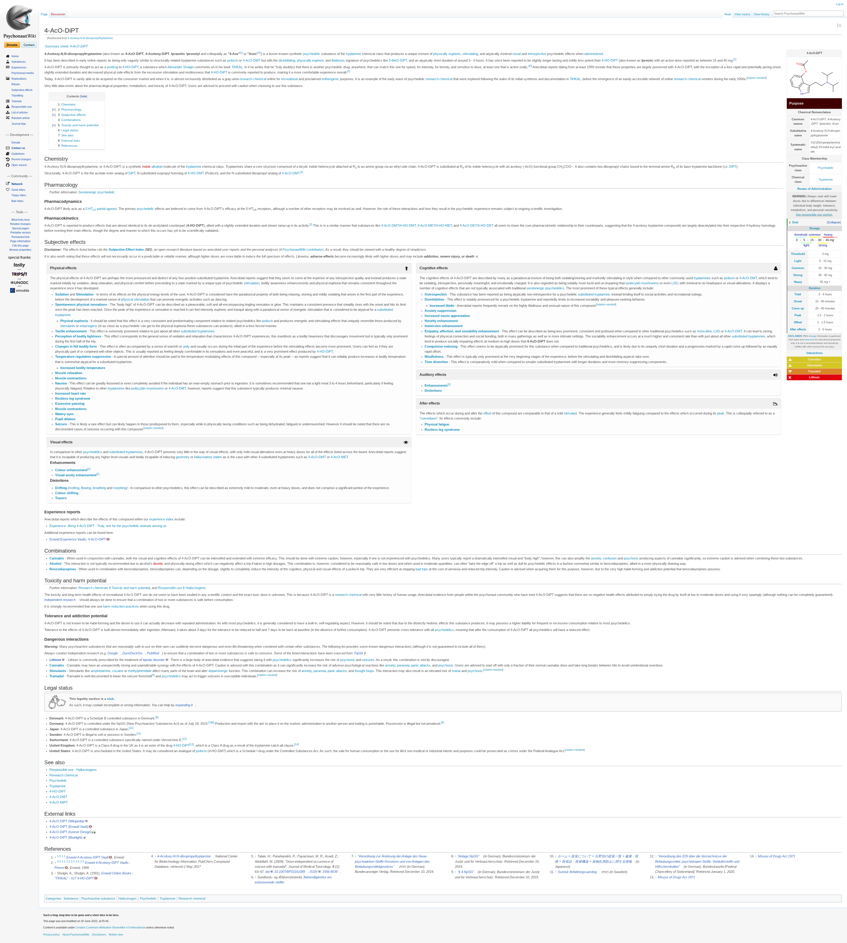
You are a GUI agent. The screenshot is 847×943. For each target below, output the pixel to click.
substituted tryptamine (594, 294)
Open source (19, 165)
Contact (29, 45)
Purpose (796, 103)
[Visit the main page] (19, 20)
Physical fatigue (437, 424)
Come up (798, 308)
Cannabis (814, 359)
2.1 (64, 861)
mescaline (704, 331)
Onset (798, 301)
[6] (157, 717)
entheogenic (330, 79)
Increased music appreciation (447, 316)
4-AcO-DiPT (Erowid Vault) (68, 826)
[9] (442, 722)
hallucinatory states (208, 457)
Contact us (18, 148)
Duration (815, 288)
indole (146, 166)
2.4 (77, 861)
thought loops (364, 671)
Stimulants (814, 365)
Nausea (61, 383)
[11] (139, 733)
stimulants (67, 326)
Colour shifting (66, 493)
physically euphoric (447, 54)
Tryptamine (826, 179)
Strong (797, 275)
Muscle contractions (70, 378)
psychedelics (92, 452)
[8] (212, 722)
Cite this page (20, 245)
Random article (20, 118)
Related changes (20, 224)
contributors (315, 249)
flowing (86, 488)
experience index (161, 519)
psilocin (232, 60)
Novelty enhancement (441, 321)
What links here (20, 219)
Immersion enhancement (444, 326)
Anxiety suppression (440, 310)
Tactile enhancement (71, 331)
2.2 (68, 861)
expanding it (184, 705)
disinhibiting (287, 60)
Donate (12, 45)
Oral (795, 222)
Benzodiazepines (62, 569)
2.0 (59, 861)
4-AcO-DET (468, 225)
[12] (184, 738)
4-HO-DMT (196, 173)
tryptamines (116, 388)
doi (267, 871)
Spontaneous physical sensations (81, 304)
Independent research (60, 600)
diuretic (158, 563)
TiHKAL (237, 67)
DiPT (732, 166)
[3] (530, 66)
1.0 (59, 856)
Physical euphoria (74, 321)
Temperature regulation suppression (83, 356)
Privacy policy (51, 934)
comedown (429, 418)
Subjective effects (21, 90)
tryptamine (353, 54)
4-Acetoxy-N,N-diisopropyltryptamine (90, 38)
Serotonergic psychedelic (96, 192)
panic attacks (420, 665)
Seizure (61, 424)
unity (186, 346)
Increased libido (442, 305)
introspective (537, 54)
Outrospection (436, 294)
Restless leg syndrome (72, 398)
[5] (153, 675)
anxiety (596, 558)
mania (456, 671)
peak (720, 413)
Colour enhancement (71, 470)
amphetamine (100, 671)
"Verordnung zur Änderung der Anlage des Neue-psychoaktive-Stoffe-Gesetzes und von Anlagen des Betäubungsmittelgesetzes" (392, 861)
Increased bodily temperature (82, 368)
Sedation (62, 294)
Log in (839, 4)
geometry (182, 457)
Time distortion (436, 362)
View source (742, 14)
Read (727, 14)
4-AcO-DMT (251, 60)
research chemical (253, 79)
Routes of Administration (814, 188)
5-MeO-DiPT (398, 60)
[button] (834, 222)
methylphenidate (140, 671)
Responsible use (21, 106)
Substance (71, 898)
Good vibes (18, 189)
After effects (798, 329)
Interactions (814, 353)
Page (44, 14)
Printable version (20, 232)
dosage (813, 336)
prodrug (112, 67)
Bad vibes (17, 201)
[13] (191, 744)
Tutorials (16, 101)
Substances (18, 61)
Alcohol (55, 563)
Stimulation (85, 294)
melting (74, 488)
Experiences (18, 67)
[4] (301, 172)
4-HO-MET (444, 225)
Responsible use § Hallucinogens (182, 588)
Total (798, 294)
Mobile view (116, 934)
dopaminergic (218, 671)
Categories (53, 898)
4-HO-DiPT (610, 60)
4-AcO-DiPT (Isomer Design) (70, 832)
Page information (20, 241)
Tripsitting (17, 95)
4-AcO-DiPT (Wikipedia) (66, 821)
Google (112, 653)
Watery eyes (64, 414)
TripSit (358, 653)
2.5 (82, 861)
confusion (610, 558)
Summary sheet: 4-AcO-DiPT (66, 46)
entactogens (88, 326)
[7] (209, 722)
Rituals (15, 84)
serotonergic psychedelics (545, 288)
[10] (131, 728)
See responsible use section (814, 214)
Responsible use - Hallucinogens (73, 770)
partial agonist (107, 209)
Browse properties (20, 249)
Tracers (61, 498)
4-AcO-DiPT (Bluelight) (65, 837)
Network (16, 184)
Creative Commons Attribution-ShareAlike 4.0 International (110, 927)
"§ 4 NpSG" (465, 872)
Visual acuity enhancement (75, 475)
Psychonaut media (22, 73)
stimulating (470, 54)
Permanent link (20, 237)
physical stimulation (135, 299)
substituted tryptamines (197, 331)
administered (593, 54)
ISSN (313, 871)
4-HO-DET (485, 225)
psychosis (631, 558)
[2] (734, 59)
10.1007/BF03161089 (289, 871)
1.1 (64, 856)
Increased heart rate (70, 393)
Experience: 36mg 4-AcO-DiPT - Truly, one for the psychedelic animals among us (108, 526)
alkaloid (157, 166)
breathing (99, 488)
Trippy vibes (18, 195)
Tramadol (814, 371)
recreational (289, 79)
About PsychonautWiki (75, 934)
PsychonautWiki (294, 249)
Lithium (814, 377)
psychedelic (311, 54)
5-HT (90, 209)
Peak (798, 315)
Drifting (61, 488)
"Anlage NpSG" (468, 856)
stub (110, 698)
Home (15, 56)
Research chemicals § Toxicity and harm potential (114, 588)
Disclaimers (99, 934)
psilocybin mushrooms (147, 388)
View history (761, 14)
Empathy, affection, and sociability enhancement (462, 331)
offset (487, 413)
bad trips (422, 569)
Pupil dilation (65, 419)
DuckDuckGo (132, 653)
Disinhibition (434, 299)
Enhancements (436, 385)
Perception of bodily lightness (78, 336)
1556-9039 (329, 871)
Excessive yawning (69, 403)
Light (797, 261)
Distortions (433, 390)
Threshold (798, 254)
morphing (119, 488)
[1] (241, 52)
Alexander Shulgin (181, 67)
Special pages (20, 228)
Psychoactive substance (98, 898)
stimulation (251, 283)
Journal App (18, 123)
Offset (798, 322)
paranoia (403, 665)
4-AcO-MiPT (58, 802)
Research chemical (63, 775)
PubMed (153, 653)
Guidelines (17, 153)
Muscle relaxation (68, 373)
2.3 (73, 861)
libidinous (338, 60)
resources (809, 339)
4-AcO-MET (426, 225)
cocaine (117, 671)
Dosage (815, 228)
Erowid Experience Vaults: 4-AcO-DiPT (77, 539)
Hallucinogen (127, 898)
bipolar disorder (154, 660)
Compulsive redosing (441, 346)
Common (798, 268)
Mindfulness (434, 356)
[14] (296, 744)
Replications (18, 78)
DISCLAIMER (795, 336)
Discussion (58, 14)
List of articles (19, 112)
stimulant (570, 413)
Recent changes (21, 159)
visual (516, 54)
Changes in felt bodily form (76, 346)
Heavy (798, 282)
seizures (368, 660)
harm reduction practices (121, 606)
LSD (674, 283)
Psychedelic (826, 167)
